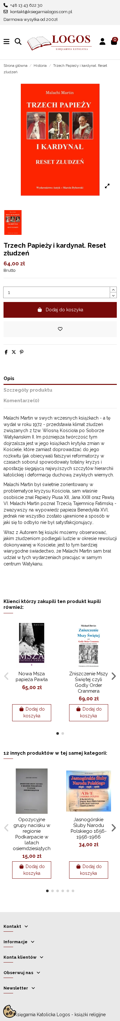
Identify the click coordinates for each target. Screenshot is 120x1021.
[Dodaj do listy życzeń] (60, 329)
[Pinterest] (21, 352)
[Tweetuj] (14, 352)
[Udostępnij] (6, 352)
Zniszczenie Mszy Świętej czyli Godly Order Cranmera (88, 682)
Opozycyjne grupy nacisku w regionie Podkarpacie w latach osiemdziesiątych (32, 834)
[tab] (60, 401)
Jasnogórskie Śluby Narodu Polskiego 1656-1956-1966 (89, 828)
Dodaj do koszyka (64, 309)
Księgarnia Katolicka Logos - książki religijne (60, 1014)
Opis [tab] (9, 378)
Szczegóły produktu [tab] (28, 390)
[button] (57, 733)
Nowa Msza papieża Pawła (32, 676)
